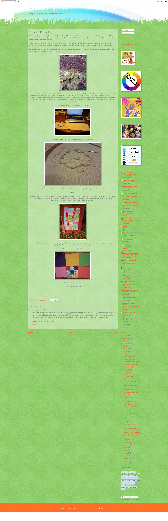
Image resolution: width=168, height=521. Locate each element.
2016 (125, 349)
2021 (125, 335)
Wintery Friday (129, 397)
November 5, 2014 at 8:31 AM (43, 321)
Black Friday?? (129, 366)
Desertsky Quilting (129, 268)
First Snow (127, 395)
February (128, 461)
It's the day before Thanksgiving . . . (130, 375)
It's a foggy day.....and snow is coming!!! (129, 314)
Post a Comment (37, 325)
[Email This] (51, 300)
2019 (125, 341)
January (127, 463)
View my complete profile (129, 44)
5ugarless (89, 508)
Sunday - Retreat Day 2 (132, 432)
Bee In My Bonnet (129, 219)
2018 (125, 343)
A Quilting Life (128, 320)
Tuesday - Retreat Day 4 (131, 424)
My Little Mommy (128, 276)
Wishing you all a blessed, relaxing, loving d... (130, 371)
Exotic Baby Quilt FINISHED (128, 188)
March (127, 458)
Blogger (103, 508)
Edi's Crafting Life (47, 8)
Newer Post (33, 332)
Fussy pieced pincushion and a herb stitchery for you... (131, 196)
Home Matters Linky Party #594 (129, 174)
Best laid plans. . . (130, 389)
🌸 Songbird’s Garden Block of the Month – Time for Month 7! (130, 205)
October (128, 439)
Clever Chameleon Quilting (129, 282)
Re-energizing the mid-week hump (131, 400)
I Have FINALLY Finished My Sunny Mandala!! (130, 262)
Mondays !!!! (128, 404)
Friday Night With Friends (130, 410)
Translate (136, 499)
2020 (125, 338)
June (126, 450)
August (127, 445)
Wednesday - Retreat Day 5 (131, 420)
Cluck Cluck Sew (128, 239)
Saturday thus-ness (130, 364)
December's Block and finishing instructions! (130, 255)
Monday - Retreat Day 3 (131, 428)
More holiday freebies (131, 361)
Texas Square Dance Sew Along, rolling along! (131, 307)
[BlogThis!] (52, 300)
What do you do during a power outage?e (131, 382)
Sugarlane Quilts (128, 245)
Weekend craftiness (131, 406)
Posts (125, 30)
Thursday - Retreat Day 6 (132, 416)
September (128, 442)
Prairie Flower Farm (129, 312)
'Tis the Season (129, 379)
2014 (125, 354)
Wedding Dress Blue (130, 186)
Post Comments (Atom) (45, 336)
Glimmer (125, 241)
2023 (125, 333)
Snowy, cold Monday (131, 392)
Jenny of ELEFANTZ (130, 193)
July (126, 447)
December (128, 356)
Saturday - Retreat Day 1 (132, 435)
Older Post (113, 332)
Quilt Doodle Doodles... (130, 253)
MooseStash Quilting (130, 233)
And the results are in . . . (132, 386)
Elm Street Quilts (129, 180)
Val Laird (126, 226)
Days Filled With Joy (130, 172)
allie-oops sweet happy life (131, 274)
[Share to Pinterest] (57, 300)
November (128, 359)
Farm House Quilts (129, 297)
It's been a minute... (129, 235)
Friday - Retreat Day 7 (131, 413)
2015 (125, 351)
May (126, 453)
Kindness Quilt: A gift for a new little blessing (131, 292)
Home (73, 332)
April (126, 455)
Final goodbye (127, 299)
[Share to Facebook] (56, 300)
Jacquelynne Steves (130, 202)
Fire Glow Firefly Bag (129, 181)
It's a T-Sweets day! (129, 260)
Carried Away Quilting (130, 290)
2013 (125, 467)
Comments (127, 33)
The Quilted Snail (128, 211)
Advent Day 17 (127, 269)
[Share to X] (54, 300)
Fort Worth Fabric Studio (129, 304)
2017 (125, 346)
